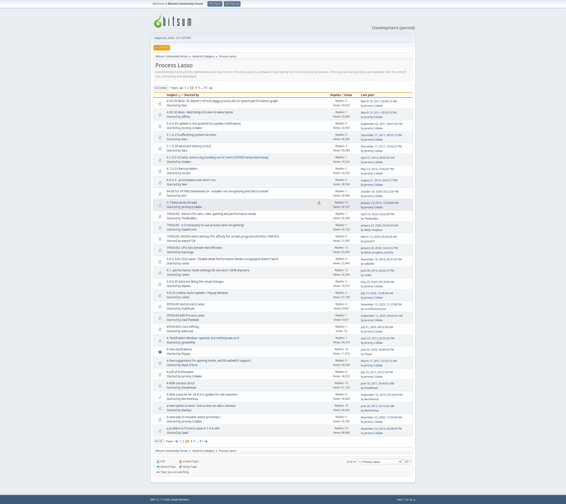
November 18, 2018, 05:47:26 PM (381, 259)
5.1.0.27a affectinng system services (191, 135)
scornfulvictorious (375, 309)
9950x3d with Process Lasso (186, 315)
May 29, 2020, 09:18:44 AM (377, 282)
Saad (185, 433)
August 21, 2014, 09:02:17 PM (379, 180)
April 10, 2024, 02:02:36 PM (377, 214)
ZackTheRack (190, 320)
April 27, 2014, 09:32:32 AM (378, 158)
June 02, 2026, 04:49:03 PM (377, 349)
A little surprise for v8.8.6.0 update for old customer (202, 394)
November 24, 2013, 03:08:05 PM (381, 429)
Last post (367, 95)
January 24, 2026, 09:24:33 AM (379, 225)
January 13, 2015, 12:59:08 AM (379, 203)
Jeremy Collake (373, 106)
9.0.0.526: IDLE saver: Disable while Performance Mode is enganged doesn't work (222, 259)
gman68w (188, 342)
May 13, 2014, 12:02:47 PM (377, 169)
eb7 (184, 196)
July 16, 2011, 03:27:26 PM (377, 372)
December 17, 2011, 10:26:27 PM (381, 146)
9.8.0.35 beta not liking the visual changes (195, 282)
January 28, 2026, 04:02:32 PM (379, 248)
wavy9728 (188, 241)
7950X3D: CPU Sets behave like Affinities (194, 248)
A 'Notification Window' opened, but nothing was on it (203, 338)
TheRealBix (189, 218)
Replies (335, 95)
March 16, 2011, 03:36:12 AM (379, 101)
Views (348, 95)
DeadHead (189, 388)
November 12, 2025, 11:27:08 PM (381, 304)
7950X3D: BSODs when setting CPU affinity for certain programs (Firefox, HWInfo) (223, 236)
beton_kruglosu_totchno (379, 252)
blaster (186, 286)
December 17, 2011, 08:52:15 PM (381, 135)
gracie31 (369, 241)
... (202, 88)
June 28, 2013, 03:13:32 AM (377, 406)
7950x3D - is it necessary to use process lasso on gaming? (205, 225)
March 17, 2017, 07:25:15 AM (379, 361)
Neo (184, 105)
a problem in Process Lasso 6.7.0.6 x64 (193, 428)
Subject (172, 95)
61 (206, 88)
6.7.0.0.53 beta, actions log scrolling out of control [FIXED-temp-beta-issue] (217, 157)
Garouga (187, 252)
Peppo (186, 354)
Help (399, 499)
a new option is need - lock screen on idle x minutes (201, 406)
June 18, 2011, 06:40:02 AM (377, 383)
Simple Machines (180, 499)
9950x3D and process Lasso (186, 304)
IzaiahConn (189, 230)
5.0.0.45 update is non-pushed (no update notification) (204, 124)
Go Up (158, 441)
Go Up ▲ (410, 499)
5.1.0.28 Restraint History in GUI (189, 146)
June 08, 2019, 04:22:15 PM (377, 270)
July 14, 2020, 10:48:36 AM (377, 293)
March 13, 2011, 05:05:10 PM (379, 112)
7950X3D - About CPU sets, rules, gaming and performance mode (211, 214)
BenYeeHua (190, 399)
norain (186, 173)
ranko (185, 263)
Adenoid (187, 331)
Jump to (351, 461)
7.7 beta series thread (182, 203)
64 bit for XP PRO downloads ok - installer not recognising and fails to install (217, 191)
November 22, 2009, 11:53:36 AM (381, 417)
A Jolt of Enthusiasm (180, 372)
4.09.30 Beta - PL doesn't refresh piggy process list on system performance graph (222, 101)
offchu (186, 117)
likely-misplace (373, 230)
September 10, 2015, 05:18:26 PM (381, 395)
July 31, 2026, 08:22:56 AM (377, 327)
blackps (186, 410)
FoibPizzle (188, 309)
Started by (191, 95)
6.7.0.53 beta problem (182, 169)
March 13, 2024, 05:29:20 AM (379, 237)
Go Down (161, 88)
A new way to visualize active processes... (194, 417)
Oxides (186, 162)
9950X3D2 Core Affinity (183, 327)
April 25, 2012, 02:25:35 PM (377, 338)
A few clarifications (179, 349)
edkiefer (369, 264)
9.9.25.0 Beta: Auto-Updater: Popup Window (197, 293)
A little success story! (181, 383)
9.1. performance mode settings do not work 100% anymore (208, 270)
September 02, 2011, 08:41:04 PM (381, 124)
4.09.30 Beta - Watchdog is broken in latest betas (200, 112)
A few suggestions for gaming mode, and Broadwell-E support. (209, 361)
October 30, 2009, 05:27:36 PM (380, 191)
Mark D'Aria (189, 365)
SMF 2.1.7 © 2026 (160, 499)
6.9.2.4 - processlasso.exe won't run (191, 180)
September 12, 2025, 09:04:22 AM (382, 316)
